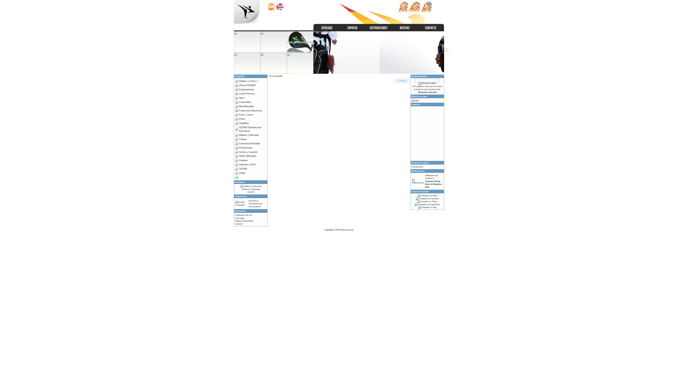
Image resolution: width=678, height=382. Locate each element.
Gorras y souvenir (248, 152)
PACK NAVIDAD (247, 156)
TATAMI (243, 168)
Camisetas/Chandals (249, 143)
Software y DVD (247, 164)
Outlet (242, 173)
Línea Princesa (246, 93)
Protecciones (245, 147)
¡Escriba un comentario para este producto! (255, 204)
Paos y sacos (246, 114)
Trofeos (243, 139)
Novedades (239, 182)
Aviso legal (239, 218)
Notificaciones (417, 171)
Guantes (243, 160)
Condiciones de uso (243, 215)
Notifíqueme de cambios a (433, 181)
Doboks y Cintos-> (248, 81)
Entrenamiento (246, 89)
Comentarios (241, 196)
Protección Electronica (250, 110)
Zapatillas (244, 123)
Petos (242, 119)
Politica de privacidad (244, 221)
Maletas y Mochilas (249, 135)
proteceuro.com (347, 230)
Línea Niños (245, 102)
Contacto (239, 224)
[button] (401, 81)
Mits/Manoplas (246, 106)
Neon (241, 98)
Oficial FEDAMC (247, 85)
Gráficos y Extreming (251, 189)
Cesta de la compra (420, 163)
